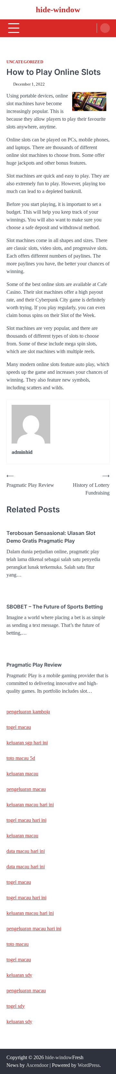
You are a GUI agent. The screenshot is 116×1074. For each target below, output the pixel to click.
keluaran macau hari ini (30, 804)
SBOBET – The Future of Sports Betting (54, 606)
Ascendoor (37, 1065)
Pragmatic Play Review (34, 664)
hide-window (58, 9)
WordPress (89, 1065)
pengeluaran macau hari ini (33, 928)
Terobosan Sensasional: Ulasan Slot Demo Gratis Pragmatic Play (50, 537)
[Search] (105, 28)
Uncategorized (24, 62)
